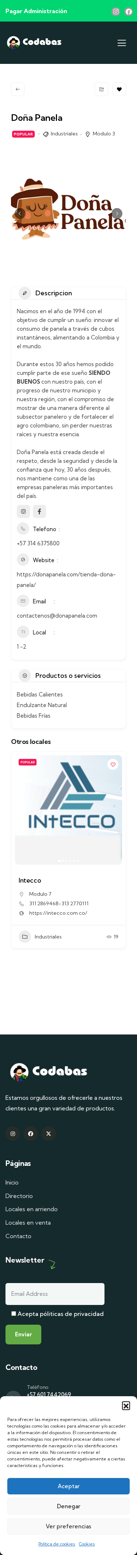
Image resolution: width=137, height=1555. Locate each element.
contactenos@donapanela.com (57, 615)
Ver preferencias (68, 1526)
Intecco (30, 880)
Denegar (68, 1506)
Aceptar (69, 1486)
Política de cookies (56, 1544)
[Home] (34, 42)
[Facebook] (128, 11)
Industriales (64, 133)
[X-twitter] (48, 1133)
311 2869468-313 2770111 (58, 903)
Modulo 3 (104, 133)
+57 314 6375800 (38, 543)
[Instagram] (115, 11)
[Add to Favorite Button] (119, 89)
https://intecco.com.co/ (58, 913)
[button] (126, 1405)
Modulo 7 (40, 894)
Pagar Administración (36, 11)
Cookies (87, 1544)
